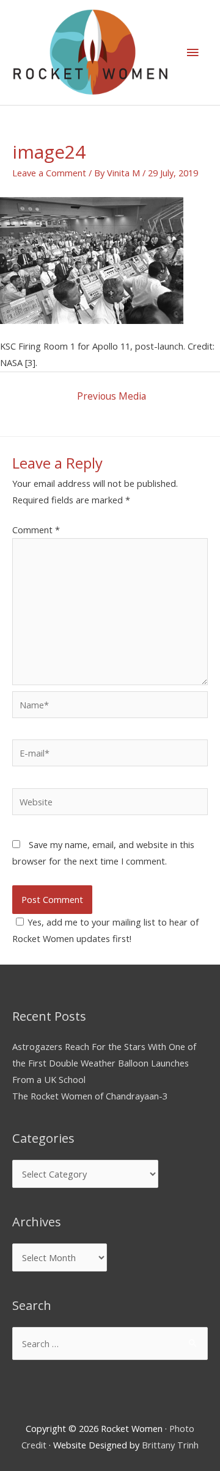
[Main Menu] (192, 52)
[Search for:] (110, 1343)
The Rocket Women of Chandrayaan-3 (89, 1096)
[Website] (110, 803)
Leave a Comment (49, 173)
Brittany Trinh (170, 1445)
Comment (36, 529)
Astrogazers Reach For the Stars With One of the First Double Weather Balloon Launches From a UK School (104, 1062)
